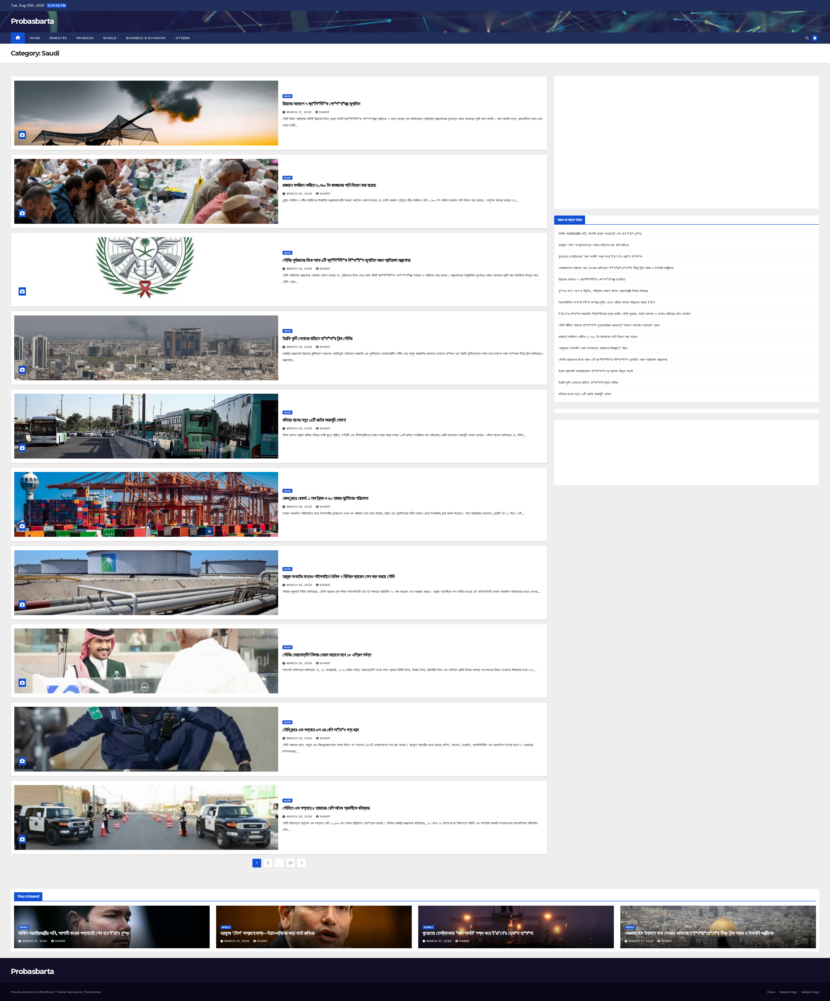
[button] (807, 38)
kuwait (428, 927)
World (110, 38)
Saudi (287, 96)
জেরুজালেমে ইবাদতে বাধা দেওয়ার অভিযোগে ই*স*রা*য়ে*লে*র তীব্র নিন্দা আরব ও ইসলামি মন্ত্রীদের (616, 268)
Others (183, 38)
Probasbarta (32, 21)
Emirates (58, 38)
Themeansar (92, 992)
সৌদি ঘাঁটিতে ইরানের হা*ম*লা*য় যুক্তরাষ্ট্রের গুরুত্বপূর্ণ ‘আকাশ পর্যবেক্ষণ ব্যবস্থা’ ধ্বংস (609, 325)
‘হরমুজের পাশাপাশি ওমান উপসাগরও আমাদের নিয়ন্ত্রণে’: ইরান (593, 348)
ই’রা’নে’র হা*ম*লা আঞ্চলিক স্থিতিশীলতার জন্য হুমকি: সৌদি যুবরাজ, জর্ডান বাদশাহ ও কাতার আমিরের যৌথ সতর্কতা (624, 314)
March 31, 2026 (299, 112)
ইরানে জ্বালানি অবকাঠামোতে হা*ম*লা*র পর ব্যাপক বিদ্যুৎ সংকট (596, 371)
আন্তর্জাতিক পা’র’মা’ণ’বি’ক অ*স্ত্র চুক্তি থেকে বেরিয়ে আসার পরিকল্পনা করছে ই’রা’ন (607, 302)
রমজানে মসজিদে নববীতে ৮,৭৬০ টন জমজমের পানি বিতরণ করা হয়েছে (329, 185)
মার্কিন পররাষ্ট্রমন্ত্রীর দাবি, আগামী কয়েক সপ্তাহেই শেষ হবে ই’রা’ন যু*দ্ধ (600, 233)
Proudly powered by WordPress (32, 992)
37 (290, 863)
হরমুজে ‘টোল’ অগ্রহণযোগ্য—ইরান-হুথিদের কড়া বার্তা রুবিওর (594, 245)
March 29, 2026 (300, 506)
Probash (85, 38)
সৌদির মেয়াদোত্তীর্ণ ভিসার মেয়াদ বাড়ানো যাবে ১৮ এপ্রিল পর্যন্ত (327, 655)
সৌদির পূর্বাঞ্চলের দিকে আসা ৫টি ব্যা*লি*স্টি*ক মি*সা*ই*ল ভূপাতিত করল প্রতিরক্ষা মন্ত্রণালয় (346, 260)
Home (35, 38)
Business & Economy (146, 38)
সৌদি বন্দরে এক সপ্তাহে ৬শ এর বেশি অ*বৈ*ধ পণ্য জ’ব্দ (321, 730)
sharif (324, 112)
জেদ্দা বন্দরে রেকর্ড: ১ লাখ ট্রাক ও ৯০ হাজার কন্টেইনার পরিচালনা (325, 498)
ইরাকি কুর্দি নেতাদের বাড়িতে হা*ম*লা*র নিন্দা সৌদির (317, 338)
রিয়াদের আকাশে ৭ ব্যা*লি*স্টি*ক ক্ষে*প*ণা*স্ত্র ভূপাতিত (321, 104)
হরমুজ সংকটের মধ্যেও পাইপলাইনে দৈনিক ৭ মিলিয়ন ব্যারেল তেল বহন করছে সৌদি (338, 576)
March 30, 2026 (300, 193)
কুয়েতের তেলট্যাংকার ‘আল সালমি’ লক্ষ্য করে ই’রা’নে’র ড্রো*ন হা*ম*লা (600, 256)
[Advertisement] (687, 142)
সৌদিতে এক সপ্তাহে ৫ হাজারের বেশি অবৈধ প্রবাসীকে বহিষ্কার (326, 808)
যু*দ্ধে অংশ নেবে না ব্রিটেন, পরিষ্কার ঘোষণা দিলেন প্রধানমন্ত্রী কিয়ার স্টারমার (603, 291)
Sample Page (788, 992)
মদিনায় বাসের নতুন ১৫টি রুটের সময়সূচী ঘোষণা (314, 420)
